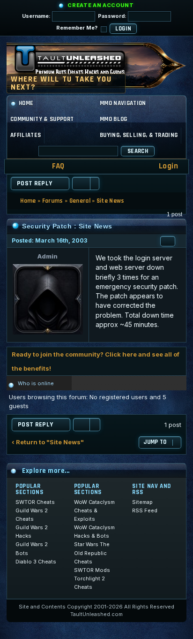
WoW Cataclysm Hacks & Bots (94, 531)
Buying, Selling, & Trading (139, 135)
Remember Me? (77, 27)
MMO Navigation (123, 103)
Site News (110, 201)
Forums (52, 201)
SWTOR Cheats (35, 502)
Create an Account (100, 5)
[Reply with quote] (167, 241)
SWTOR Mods (92, 570)
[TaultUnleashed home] (77, 63)
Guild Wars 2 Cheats (31, 514)
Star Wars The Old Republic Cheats (92, 552)
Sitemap (142, 502)
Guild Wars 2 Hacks (31, 531)
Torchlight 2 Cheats (89, 582)
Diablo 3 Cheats (35, 561)
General (79, 201)
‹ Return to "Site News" (48, 442)
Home (26, 103)
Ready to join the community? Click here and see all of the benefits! (95, 361)
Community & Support (42, 119)
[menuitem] (52, 166)
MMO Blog (113, 119)
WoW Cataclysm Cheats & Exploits (94, 510)
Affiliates (25, 135)
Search (137, 151)
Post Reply (34, 183)
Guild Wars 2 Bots (31, 548)
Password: (113, 16)
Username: (37, 16)
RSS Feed (144, 510)
